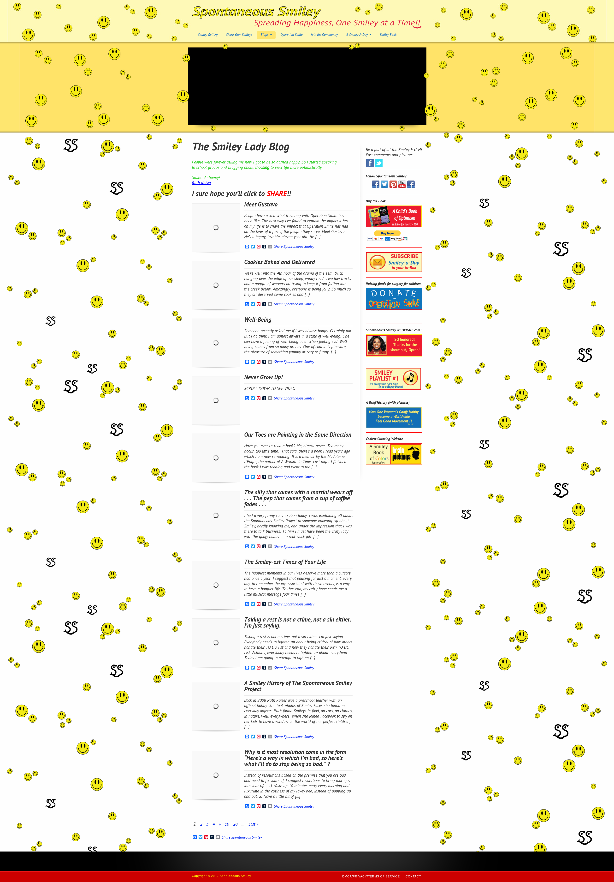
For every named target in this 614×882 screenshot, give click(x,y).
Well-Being (258, 320)
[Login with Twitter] (379, 163)
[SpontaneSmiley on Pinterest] (393, 187)
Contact (413, 876)
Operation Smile (291, 35)
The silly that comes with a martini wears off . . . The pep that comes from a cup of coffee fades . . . (298, 499)
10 (227, 824)
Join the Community (324, 35)
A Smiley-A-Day (357, 35)
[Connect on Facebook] (375, 187)
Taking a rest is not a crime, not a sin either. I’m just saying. (297, 623)
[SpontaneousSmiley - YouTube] (402, 187)
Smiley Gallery (208, 35)
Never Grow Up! (263, 378)
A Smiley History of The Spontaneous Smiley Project (298, 687)
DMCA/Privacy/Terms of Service (371, 876)
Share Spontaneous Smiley (294, 247)
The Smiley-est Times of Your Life (285, 562)
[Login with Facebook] (370, 163)
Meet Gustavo (260, 205)
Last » (253, 824)
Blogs (264, 35)
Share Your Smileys (239, 35)
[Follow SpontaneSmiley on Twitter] (384, 187)
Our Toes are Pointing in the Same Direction (297, 435)
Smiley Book (388, 35)
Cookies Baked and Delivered (279, 262)
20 (235, 824)
